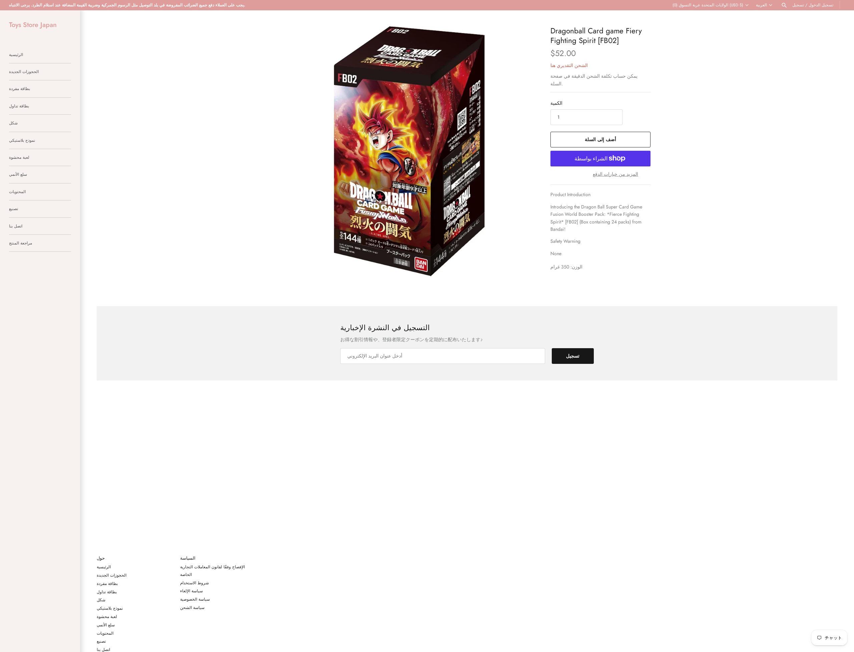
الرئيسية (16, 54)
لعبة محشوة (19, 157)
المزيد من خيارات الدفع (615, 174)
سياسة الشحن (192, 607)
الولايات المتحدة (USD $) (722, 5)
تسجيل (798, 5)
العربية (761, 5)
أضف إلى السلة (600, 139)
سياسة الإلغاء (191, 591)
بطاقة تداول (19, 106)
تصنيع (13, 208)
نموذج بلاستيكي (22, 140)
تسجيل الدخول (821, 5)
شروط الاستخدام (194, 583)
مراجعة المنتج (20, 243)
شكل (13, 123)
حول (101, 558)
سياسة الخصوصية (195, 599)
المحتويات (17, 191)
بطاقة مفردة (19, 88)
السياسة (187, 558)
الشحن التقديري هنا (569, 65)
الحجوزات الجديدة (24, 71)
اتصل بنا (15, 226)
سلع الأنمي (18, 174)
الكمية (556, 103)
